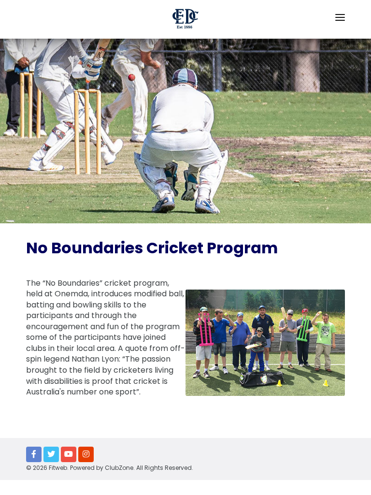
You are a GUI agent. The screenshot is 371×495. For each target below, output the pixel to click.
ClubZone (119, 468)
